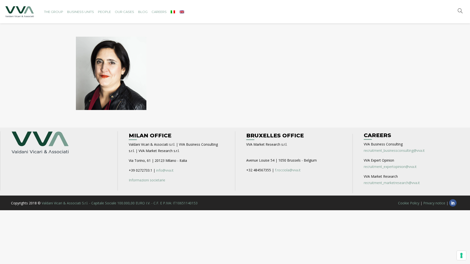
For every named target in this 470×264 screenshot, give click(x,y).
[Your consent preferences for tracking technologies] (461, 255)
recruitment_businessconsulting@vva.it (394, 150)
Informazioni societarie (147, 180)
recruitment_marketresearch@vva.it (392, 182)
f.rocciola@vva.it (288, 170)
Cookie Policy (408, 203)
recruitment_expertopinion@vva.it (390, 166)
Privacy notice (434, 203)
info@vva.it (165, 170)
